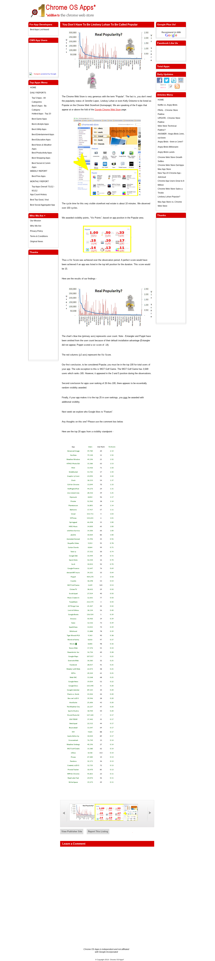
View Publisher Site (71, 831)
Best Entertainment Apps (43, 134)
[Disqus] (107, 891)
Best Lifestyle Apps (40, 124)
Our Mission (35, 220)
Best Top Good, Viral (39, 200)
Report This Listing (98, 831)
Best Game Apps (39, 119)
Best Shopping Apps (41, 158)
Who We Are (35, 226)
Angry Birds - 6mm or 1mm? (170, 142)
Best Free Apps (39, 176)
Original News (36, 241)
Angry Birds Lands (166, 152)
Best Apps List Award (39, 29)
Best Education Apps (41, 140)
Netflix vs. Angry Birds (167, 105)
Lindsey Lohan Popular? (169, 197)
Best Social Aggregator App (42, 205)
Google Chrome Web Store (108, 109)
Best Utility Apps (39, 129)
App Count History (38, 194)
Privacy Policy (36, 231)
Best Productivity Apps (42, 153)
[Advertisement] (146, 10)
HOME (33, 87)
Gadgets (37, 74)
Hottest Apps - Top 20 (41, 114)
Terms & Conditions (39, 236)
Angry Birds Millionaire (168, 147)
